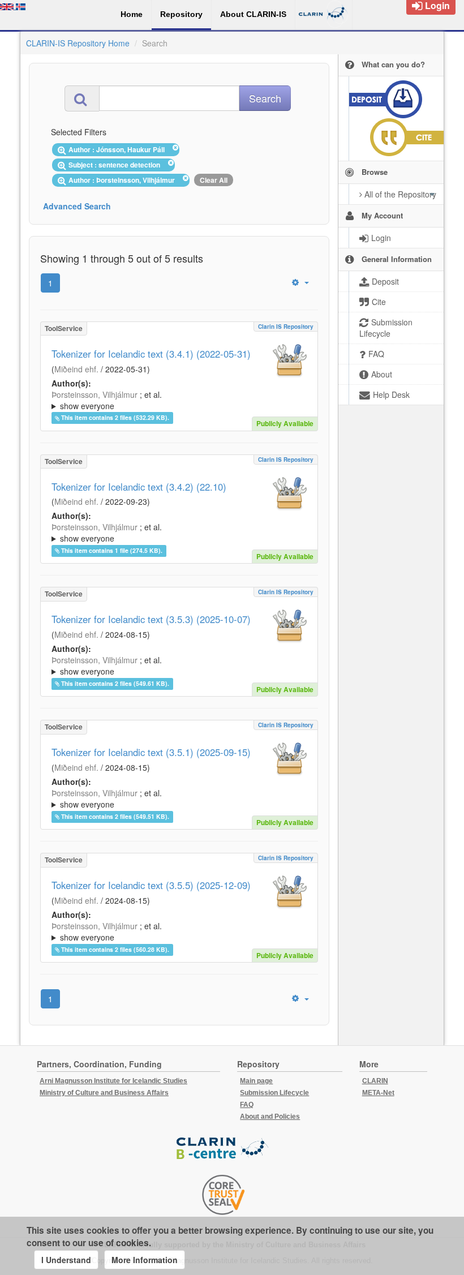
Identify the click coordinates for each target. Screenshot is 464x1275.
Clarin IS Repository (285, 326)
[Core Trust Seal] (223, 1194)
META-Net (378, 1093)
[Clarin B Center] (223, 1149)
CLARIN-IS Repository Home (78, 43)
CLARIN (375, 1081)
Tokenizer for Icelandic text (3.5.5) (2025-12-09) (151, 885)
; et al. (106, 400)
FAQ (247, 1105)
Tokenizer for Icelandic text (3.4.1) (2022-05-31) (151, 353)
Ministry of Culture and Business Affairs (104, 1093)
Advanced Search (77, 206)
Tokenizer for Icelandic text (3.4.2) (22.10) (138, 486)
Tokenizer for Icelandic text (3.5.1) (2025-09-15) (151, 752)
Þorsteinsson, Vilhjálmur (94, 394)
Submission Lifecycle (274, 1093)
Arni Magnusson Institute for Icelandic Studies (113, 1081)
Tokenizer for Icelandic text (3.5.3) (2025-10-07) (151, 619)
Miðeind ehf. (76, 369)
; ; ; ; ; (171, 400)
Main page (256, 1081)
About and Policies (270, 1117)
